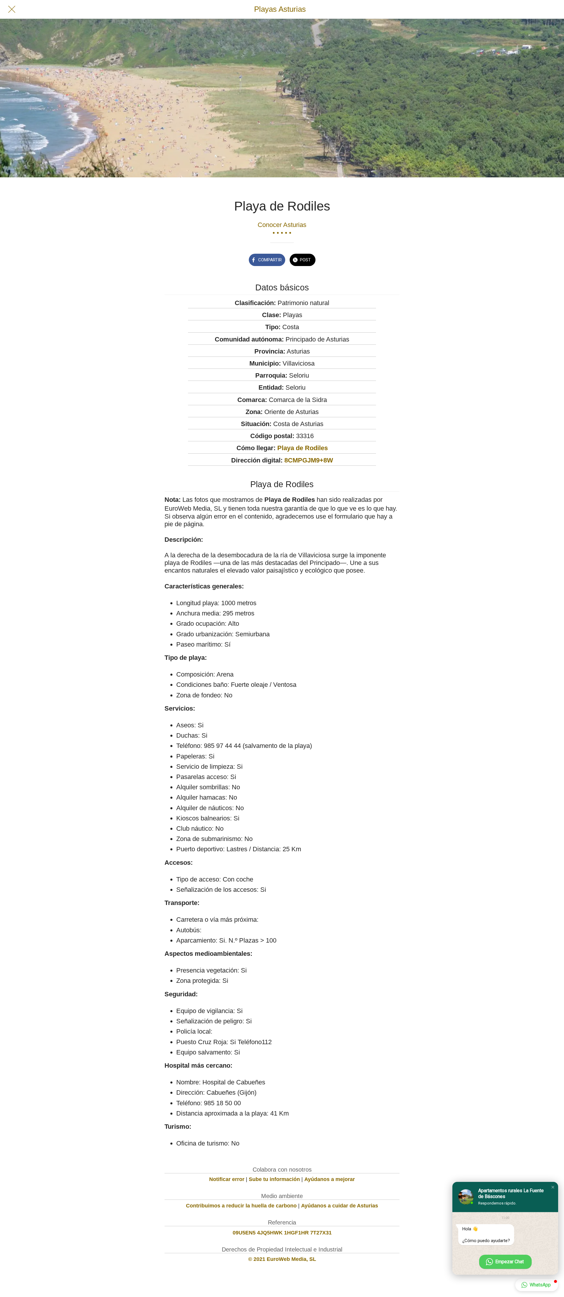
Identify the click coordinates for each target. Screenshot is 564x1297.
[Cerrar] (11, 9)
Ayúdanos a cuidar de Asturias (339, 1206)
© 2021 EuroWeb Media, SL (282, 1259)
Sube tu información (274, 1179)
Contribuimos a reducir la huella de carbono (241, 1206)
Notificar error (226, 1179)
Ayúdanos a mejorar (329, 1179)
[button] (553, 1187)
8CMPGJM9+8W (308, 460)
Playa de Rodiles (302, 448)
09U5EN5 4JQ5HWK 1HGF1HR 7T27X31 (282, 1233)
